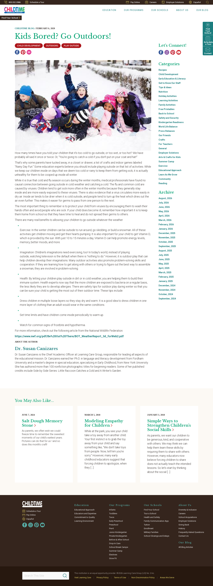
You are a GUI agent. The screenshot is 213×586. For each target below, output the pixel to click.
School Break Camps (118, 547)
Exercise (163, 166)
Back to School (166, 113)
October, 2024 (166, 294)
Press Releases (167, 131)
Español (197, 2)
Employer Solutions (175, 2)
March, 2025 (165, 272)
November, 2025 (167, 237)
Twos (111, 517)
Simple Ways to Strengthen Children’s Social (169, 425)
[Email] (29, 52)
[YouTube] (178, 52)
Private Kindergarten (118, 536)
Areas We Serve (167, 577)
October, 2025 (166, 242)
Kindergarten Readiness (171, 122)
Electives (113, 554)
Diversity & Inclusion (188, 510)
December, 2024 (167, 285)
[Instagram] (167, 52)
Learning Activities (168, 100)
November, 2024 (167, 290)
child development (28, 45)
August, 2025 (165, 250)
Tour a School (150, 513)
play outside (71, 45)
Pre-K (111, 528)
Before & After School (119, 539)
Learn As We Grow (168, 174)
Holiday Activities (168, 96)
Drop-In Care (114, 543)
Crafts (162, 139)
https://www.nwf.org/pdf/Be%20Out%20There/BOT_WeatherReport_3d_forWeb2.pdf (69, 336)
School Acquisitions (188, 517)
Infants (112, 510)
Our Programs (133, 10)
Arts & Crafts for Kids (170, 157)
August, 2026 (165, 198)
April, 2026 (164, 215)
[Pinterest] (23, 52)
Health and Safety (152, 517)
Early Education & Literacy (172, 78)
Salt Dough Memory (42, 423)
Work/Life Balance (168, 126)
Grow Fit (113, 558)
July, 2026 (164, 202)
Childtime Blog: (25, 28)
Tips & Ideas (165, 87)
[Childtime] (12, 9)
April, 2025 (164, 268)
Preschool (113, 525)
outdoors (52, 45)
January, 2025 (166, 281)
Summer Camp (166, 161)
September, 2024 (167, 298)
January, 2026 (166, 229)
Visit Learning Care (82, 577)
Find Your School (10, 18)
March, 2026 (165, 220)
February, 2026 (166, 224)
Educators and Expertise (85, 513)
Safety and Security (169, 118)
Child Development (168, 74)
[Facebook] (17, 52)
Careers (153, 2)
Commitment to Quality (84, 517)
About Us (182, 10)
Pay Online (135, 2)
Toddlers (113, 513)
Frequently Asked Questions (191, 532)
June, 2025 (164, 259)
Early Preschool (116, 521)
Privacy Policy (103, 577)
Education (109, 10)
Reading (163, 183)
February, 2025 (166, 277)
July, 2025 (164, 255)
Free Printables (166, 109)
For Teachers (165, 144)
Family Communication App (156, 521)
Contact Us (184, 536)
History (182, 528)
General (163, 148)
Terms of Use (120, 577)
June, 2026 (164, 207)
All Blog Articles (186, 547)
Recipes (163, 70)
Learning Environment (84, 521)
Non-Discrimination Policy (143, 577)
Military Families (151, 532)
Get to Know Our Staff (170, 83)
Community (165, 179)
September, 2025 (167, 246)
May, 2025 (164, 263)
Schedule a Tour (37, 2)
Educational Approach (170, 170)
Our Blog (202, 10)
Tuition (147, 525)
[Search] (65, 576)
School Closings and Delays (156, 536)
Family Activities (167, 105)
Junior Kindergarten (118, 532)
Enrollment (148, 528)
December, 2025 (167, 233)
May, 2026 (164, 211)
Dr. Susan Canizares (36, 348)
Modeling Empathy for (104, 423)
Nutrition (163, 92)
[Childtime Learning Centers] (32, 504)
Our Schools (159, 10)
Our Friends (165, 135)
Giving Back (184, 525)
